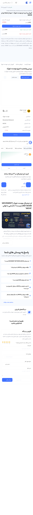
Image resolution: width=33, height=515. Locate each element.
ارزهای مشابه (19, 64)
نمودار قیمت (27, 64)
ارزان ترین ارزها (9, 148)
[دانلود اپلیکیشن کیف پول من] (16, 2)
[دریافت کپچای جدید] (14, 380)
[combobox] (16, 364)
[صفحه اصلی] (27, 3)
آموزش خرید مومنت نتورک (7, 64)
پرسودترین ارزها (18, 148)
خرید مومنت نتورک (16, 26)
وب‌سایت (15, 135)
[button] (30, 2)
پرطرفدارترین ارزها (28, 148)
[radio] (3, 342)
